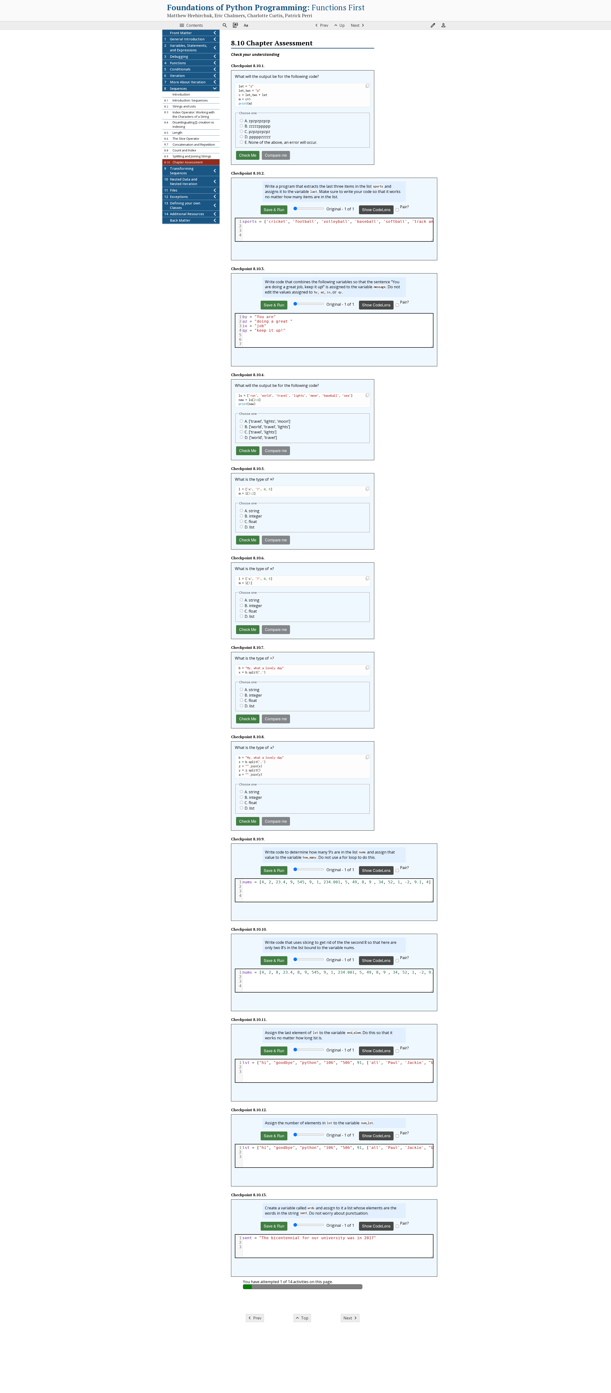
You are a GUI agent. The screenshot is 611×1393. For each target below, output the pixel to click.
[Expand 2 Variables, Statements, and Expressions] (215, 48)
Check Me (247, 155)
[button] (367, 86)
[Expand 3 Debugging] (215, 56)
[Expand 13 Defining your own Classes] (215, 205)
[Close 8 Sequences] (215, 88)
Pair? (404, 206)
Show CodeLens (376, 209)
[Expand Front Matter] (215, 33)
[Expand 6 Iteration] (215, 76)
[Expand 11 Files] (215, 190)
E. (281, 142)
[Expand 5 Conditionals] (215, 69)
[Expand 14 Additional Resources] (215, 214)
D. (258, 136)
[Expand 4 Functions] (215, 63)
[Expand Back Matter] (215, 221)
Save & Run (274, 209)
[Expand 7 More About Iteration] (215, 82)
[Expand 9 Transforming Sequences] (215, 170)
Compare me (276, 155)
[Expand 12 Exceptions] (215, 197)
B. (257, 126)
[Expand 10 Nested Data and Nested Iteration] (215, 181)
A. (257, 120)
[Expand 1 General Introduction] (215, 39)
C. (257, 131)
